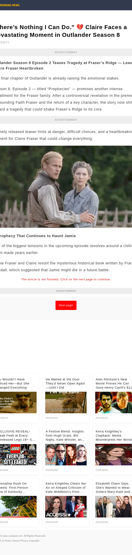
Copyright (34, 540)
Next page (66, 305)
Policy (8, 540)
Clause (16, 540)
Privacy (24, 540)
